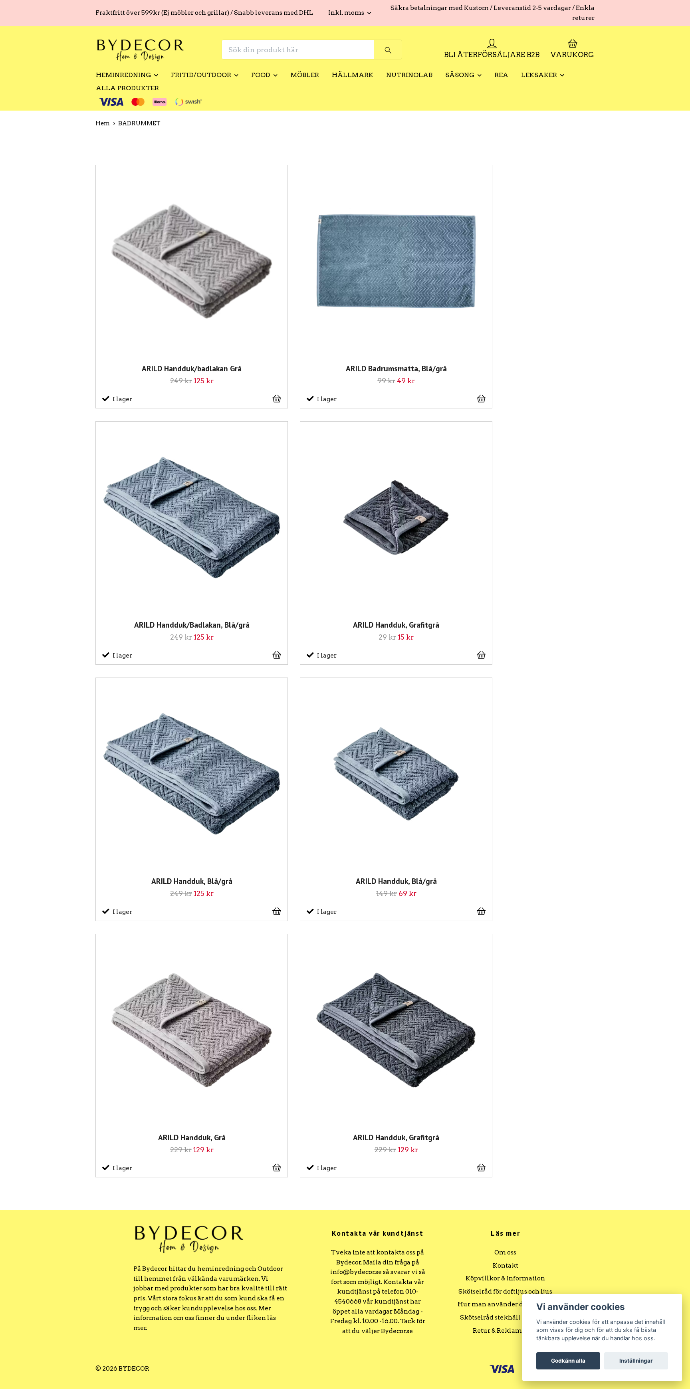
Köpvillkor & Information (505, 1278)
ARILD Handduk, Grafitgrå (396, 625)
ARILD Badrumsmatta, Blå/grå (396, 368)
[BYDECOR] (140, 49)
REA (501, 75)
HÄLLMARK (352, 75)
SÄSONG (459, 75)
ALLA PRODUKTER (127, 88)
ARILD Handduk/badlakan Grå (192, 368)
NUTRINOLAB (409, 75)
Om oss (505, 1252)
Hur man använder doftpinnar (505, 1304)
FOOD (260, 75)
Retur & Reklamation (505, 1330)
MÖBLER (304, 75)
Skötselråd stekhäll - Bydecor (505, 1317)
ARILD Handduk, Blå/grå (191, 881)
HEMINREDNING (123, 75)
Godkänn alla (568, 1360)
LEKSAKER (539, 75)
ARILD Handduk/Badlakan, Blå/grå (192, 625)
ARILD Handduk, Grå (192, 1138)
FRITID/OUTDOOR (201, 75)
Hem (102, 123)
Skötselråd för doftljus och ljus (505, 1291)
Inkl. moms (346, 12)
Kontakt (505, 1265)
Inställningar (636, 1360)
